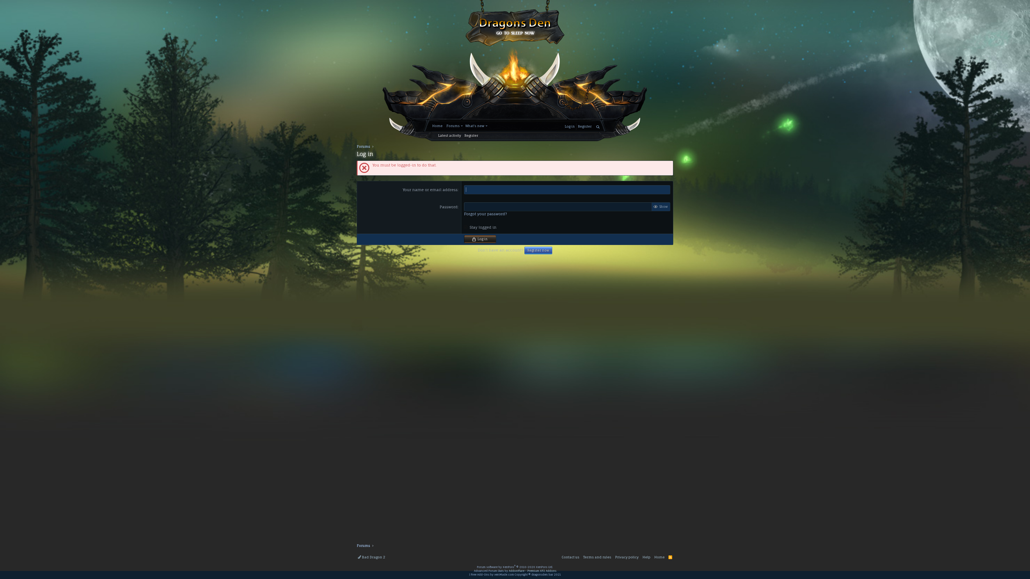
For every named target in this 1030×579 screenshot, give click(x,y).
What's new (474, 126)
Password (449, 207)
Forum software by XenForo (515, 567)
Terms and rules (597, 557)
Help (646, 557)
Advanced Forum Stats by (515, 570)
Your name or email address (430, 189)
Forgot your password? (485, 213)
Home (437, 126)
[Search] (598, 127)
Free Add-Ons (480, 574)
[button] (462, 126)
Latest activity (449, 135)
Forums (453, 126)
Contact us (570, 557)
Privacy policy (627, 557)
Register (471, 135)
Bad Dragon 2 (373, 557)
